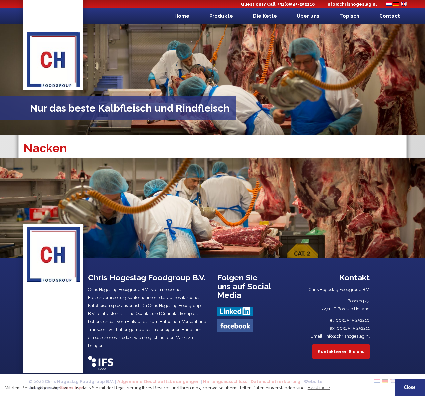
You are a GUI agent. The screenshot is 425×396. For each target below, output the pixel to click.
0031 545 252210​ (353, 320)
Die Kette (265, 16)
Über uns (308, 16)
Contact (389, 16)
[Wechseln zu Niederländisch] (389, 4)
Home (181, 16)
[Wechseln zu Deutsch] (396, 4)
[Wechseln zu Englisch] (404, 4)
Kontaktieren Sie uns (341, 351)
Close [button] (410, 387)
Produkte (221, 16)
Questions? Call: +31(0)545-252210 (278, 4)
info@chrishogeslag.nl (351, 4)
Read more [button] (319, 387)
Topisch (349, 16)
